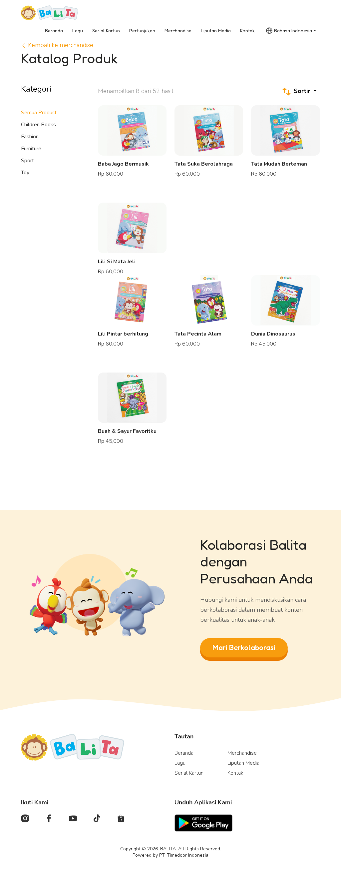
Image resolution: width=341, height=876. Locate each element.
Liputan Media (216, 30)
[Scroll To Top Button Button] (322, 843)
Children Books (38, 124)
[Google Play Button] (203, 822)
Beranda (54, 30)
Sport (27, 160)
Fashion (30, 136)
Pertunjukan (142, 30)
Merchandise (178, 30)
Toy (25, 172)
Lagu (77, 30)
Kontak (247, 30)
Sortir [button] (302, 91)
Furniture (31, 148)
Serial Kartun (106, 30)
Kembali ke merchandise (59, 45)
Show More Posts (209, 461)
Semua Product (39, 112)
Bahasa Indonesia (293, 30)
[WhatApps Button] (322, 817)
